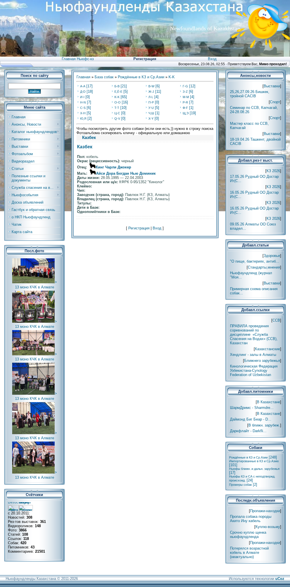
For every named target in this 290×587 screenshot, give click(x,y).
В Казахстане (268, 402)
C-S (83, 107)
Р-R (185, 102)
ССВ (276, 320)
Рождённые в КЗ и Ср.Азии (141, 77)
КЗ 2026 (273, 171)
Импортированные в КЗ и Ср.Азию (254, 461)
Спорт (275, 102)
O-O (117, 102)
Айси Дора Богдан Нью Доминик (126, 173)
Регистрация (144, 59)
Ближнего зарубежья (262, 360)
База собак (104, 77)
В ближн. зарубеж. (264, 425)
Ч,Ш (151, 113)
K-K (172, 77)
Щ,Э (186, 113)
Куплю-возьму (267, 527)
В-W (151, 86)
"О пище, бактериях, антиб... (254, 261)
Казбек (84, 146)
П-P (151, 102)
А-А (82, 86)
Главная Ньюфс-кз (78, 59)
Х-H (83, 113)
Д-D (83, 91)
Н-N (83, 102)
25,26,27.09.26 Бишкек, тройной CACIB (249, 94)
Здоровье (272, 256)
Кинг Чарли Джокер (113, 167)
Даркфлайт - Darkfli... (248, 431)
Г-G (185, 86)
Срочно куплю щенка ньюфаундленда (248, 534)
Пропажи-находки (265, 511)
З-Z (185, 91)
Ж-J (151, 91)
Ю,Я (83, 118)
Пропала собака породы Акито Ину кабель (250, 518)
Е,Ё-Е (118, 91)
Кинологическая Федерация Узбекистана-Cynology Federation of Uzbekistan (254, 370)
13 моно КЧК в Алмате (34, 287)
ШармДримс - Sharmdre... (252, 408)
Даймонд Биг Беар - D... (250, 419)
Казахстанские (267, 349)
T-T (116, 107)
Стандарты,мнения (264, 267)
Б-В (117, 86)
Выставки (272, 86)
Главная (83, 77)
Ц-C (117, 113)
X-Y (150, 118)
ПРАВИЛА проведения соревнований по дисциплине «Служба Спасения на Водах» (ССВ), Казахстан (254, 334)
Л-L (150, 97)
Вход (212, 59)
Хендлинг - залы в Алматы (253, 354)
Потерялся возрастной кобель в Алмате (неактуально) (249, 552)
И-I (82, 97)
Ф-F (185, 107)
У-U (151, 107)
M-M (186, 97)
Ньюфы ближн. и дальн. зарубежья (254, 468)
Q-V (117, 118)
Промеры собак (240, 484)
